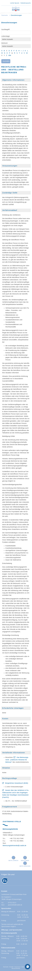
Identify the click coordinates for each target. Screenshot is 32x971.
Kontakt (11, 967)
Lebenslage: (5, 36)
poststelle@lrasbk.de (15, 905)
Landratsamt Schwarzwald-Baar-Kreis (13, 894)
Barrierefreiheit (16, 968)
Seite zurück (13, 860)
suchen (6, 61)
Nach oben (25, 860)
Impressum (17, 967)
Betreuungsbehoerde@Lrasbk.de (14, 845)
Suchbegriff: (5, 29)
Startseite (4, 15)
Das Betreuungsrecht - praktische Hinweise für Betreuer (17, 760)
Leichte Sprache (14, 3)
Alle (9, 55)
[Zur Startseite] (16, 9)
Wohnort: (4, 43)
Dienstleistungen (16, 15)
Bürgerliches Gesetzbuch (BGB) (16, 783)
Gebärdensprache (25, 3)
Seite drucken (24, 866)
